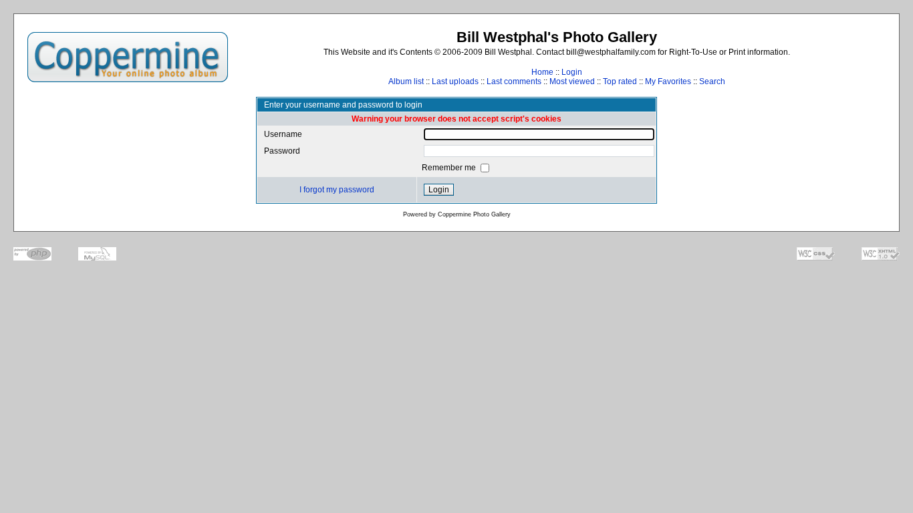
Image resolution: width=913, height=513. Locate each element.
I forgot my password (336, 189)
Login (571, 72)
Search (712, 81)
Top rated (620, 81)
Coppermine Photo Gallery (474, 214)
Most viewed (572, 81)
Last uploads (455, 81)
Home (542, 72)
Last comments (514, 81)
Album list (406, 81)
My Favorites (668, 81)
